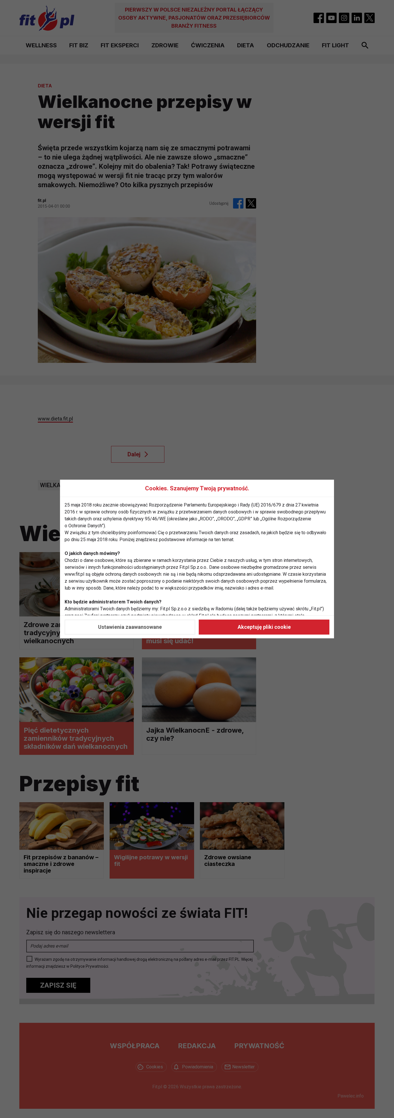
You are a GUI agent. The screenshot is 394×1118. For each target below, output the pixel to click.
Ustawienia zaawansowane (130, 627)
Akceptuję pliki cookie (264, 627)
